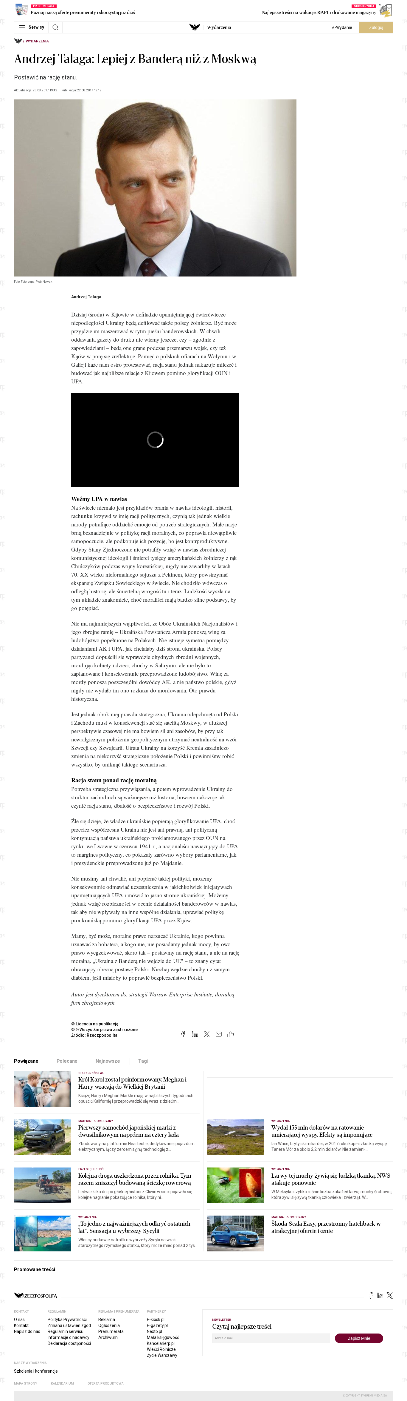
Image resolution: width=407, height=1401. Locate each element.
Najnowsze (108, 1061)
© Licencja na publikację (95, 1023)
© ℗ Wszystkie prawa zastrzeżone (104, 1029)
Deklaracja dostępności (69, 1343)
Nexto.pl (154, 1331)
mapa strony (25, 1383)
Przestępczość (91, 1169)
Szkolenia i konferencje (36, 1371)
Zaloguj (376, 27)
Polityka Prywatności (67, 1319)
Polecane (67, 1061)
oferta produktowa (106, 1383)
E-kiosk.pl (155, 1319)
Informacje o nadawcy (68, 1337)
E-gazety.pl (157, 1325)
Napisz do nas (27, 1331)
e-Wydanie (342, 27)
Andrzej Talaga (86, 296)
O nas (19, 1319)
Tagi (143, 1061)
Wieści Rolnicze (161, 1349)
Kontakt (21, 1325)
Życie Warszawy (162, 1355)
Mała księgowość (163, 1337)
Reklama (106, 1319)
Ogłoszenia (109, 1325)
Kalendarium (62, 1383)
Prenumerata (111, 1331)
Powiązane (26, 1061)
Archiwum (108, 1337)
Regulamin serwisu (65, 1331)
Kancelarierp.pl (161, 1343)
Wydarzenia (219, 27)
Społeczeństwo (91, 1073)
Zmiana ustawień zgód (69, 1325)
